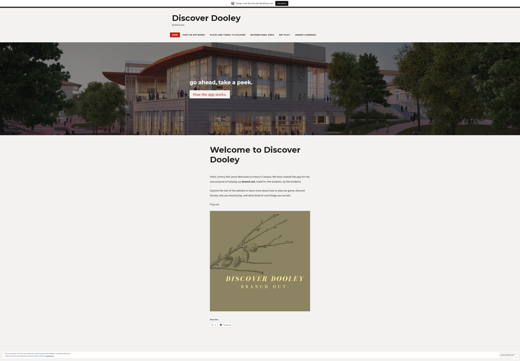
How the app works (194, 35)
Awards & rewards (305, 35)
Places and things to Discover (228, 35)
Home (175, 35)
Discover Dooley (206, 18)
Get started (281, 3)
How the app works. (210, 94)
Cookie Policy (50, 356)
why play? (284, 35)
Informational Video (262, 35)
